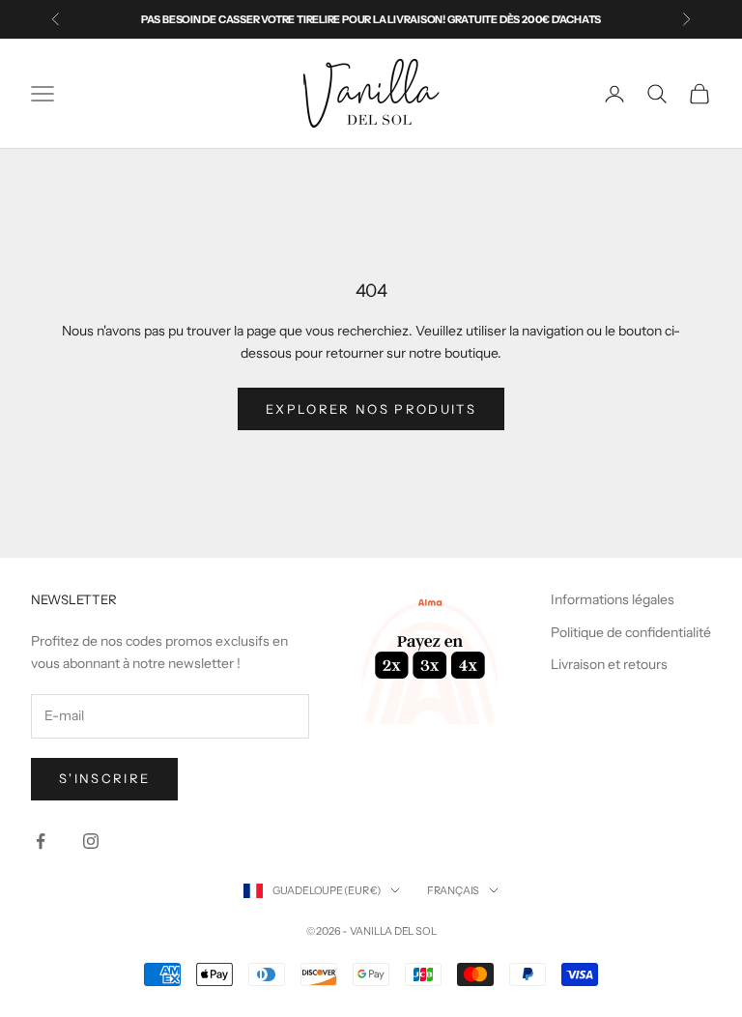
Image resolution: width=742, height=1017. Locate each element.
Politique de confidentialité (631, 632)
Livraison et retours (609, 664)
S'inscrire (104, 778)
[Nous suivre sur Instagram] (90, 841)
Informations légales (612, 599)
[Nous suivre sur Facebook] (40, 841)
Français (453, 890)
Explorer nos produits (371, 409)
